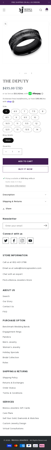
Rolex (5, 363)
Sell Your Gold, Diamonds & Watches (21, 418)
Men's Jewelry (10, 342)
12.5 (8, 130)
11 (17, 124)
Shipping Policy (10, 378)
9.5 (25, 117)
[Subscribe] (45, 226)
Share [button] (9, 209)
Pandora (7, 337)
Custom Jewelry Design (14, 423)
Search (6, 296)
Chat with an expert (13, 274)
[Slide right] (32, 73)
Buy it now (25, 169)
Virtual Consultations (13, 429)
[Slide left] (20, 73)
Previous (3, 2)
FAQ (5, 312)
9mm (8, 140)
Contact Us (8, 307)
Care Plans (8, 413)
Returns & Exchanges (13, 383)
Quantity (7, 146)
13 (17, 130)
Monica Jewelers (20, 440)
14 (37, 130)
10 (35, 117)
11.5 (26, 124)
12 (36, 124)
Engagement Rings (12, 332)
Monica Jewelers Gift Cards (16, 408)
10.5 (8, 124)
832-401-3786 (20, 262)
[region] (25, 2)
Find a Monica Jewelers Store (17, 280)
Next (49, 2)
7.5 (33, 111)
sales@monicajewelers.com (27, 268)
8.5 (7, 117)
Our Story (7, 301)
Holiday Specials (11, 352)
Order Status (9, 388)
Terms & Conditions (12, 393)
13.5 (27, 130)
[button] (4, 10)
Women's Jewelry (11, 347)
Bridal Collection (11, 358)
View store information (15, 185)
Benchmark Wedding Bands (16, 327)
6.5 (15, 111)
